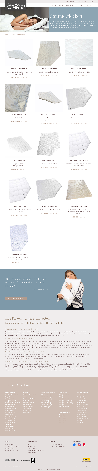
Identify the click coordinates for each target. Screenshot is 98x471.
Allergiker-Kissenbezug (66, 403)
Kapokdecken (9, 411)
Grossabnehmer (10, 448)
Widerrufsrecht (32, 452)
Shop (6, 34)
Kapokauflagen (45, 401)
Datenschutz (85, 466)
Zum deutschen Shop (11, 450)
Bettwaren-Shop (83, 392)
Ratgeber (79, 5)
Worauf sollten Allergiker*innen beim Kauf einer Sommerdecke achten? (27, 361)
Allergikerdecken (82, 397)
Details (18, 80)
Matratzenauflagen (48, 392)
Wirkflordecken (10, 418)
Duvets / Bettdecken (11, 395)
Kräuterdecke (63, 421)
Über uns (88, 5)
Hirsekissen (26, 401)
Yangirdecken (9, 426)
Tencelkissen (27, 409)
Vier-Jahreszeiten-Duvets (13, 403)
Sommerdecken (21, 34)
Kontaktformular (10, 444)
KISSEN (25, 392)
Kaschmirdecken (10, 413)
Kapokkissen (27, 405)
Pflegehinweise (32, 448)
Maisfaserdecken (10, 416)
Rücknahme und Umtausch (36, 450)
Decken (54, 5)
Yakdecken (8, 424)
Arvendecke (62, 417)
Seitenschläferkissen (29, 395)
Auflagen (69, 5)
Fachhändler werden (56, 444)
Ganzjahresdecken (82, 399)
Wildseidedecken (10, 422)
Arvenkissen (27, 411)
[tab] (49, 329)
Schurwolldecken (10, 420)
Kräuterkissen (63, 419)
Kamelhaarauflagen (47, 399)
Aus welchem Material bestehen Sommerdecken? (20, 338)
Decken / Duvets (82, 395)
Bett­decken (12, 34)
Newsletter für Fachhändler (58, 446)
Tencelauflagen (46, 407)
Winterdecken (9, 407)
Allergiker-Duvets (10, 401)
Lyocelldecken (9, 414)
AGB (90, 466)
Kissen (61, 5)
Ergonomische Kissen (29, 399)
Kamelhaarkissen (28, 403)
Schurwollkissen (28, 407)
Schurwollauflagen (47, 405)
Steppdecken (9, 397)
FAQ (29, 444)
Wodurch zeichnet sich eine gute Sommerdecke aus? (21, 329)
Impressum (78, 466)
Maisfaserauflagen (47, 403)
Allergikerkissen (28, 397)
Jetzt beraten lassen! (15, 298)
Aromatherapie (64, 412)
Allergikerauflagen (46, 395)
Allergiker (63, 392)
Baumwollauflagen (47, 397)
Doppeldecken (9, 399)
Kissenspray (26, 413)
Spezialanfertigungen (12, 446)
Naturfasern (31, 446)
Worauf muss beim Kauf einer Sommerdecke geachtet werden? (24, 352)
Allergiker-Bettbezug (65, 401)
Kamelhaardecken (11, 409)
